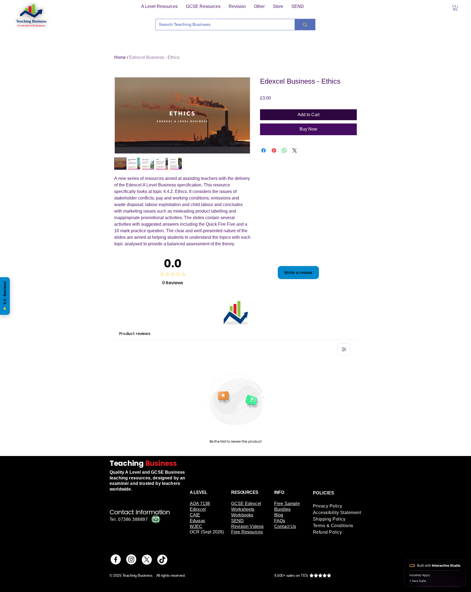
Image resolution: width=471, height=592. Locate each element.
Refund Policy (327, 532)
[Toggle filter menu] (344, 349)
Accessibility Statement (337, 512)
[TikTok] (162, 559)
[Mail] (155, 519)
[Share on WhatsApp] (284, 150)
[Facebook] (116, 559)
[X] (147, 559)
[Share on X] (294, 150)
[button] (159, 6)
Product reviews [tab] (134, 333)
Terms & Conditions (333, 525)
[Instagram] (131, 559)
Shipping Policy (329, 519)
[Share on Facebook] (263, 150)
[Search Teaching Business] (305, 24)
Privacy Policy (327, 506)
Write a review (298, 272)
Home (120, 57)
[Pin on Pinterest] (274, 150)
